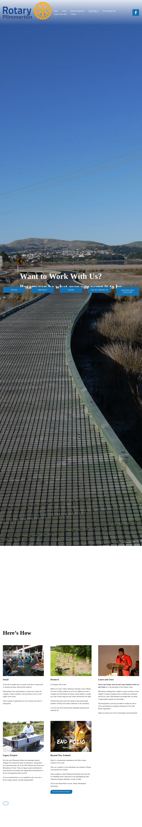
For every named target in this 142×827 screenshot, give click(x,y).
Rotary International (61, 792)
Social (14, 290)
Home (56, 11)
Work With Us (94, 11)
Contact (73, 14)
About (64, 11)
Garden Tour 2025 (60, 14)
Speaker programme (77, 11)
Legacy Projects (99, 290)
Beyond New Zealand (127, 291)
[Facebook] (135, 12)
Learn (71, 290)
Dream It (42, 290)
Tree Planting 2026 (109, 11)
